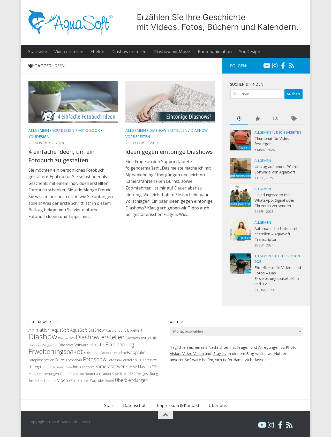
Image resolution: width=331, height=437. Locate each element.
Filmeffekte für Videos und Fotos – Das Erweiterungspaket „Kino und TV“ (277, 275)
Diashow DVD (66, 338)
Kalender (88, 367)
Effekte (97, 51)
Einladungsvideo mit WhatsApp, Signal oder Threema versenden (274, 200)
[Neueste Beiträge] (239, 119)
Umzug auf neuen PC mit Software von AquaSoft (276, 169)
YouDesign (249, 51)
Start (109, 405)
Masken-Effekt (149, 366)
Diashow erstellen (128, 51)
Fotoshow (95, 359)
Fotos (60, 359)
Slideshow (119, 374)
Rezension (77, 374)
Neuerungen (49, 373)
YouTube (97, 380)
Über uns (218, 405)
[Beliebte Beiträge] (257, 119)
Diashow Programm (42, 345)
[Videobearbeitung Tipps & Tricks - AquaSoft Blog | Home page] (165, 22)
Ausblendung (116, 330)
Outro (64, 374)
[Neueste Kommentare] (275, 119)
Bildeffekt (134, 330)
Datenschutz (135, 405)
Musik (33, 373)
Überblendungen (131, 380)
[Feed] (291, 65)
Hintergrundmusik (60, 367)
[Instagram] (275, 65)
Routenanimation (215, 51)
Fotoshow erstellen (122, 360)
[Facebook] (283, 65)
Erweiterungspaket (55, 351)
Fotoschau (74, 360)
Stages (219, 353)
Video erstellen (68, 51)
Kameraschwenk (111, 366)
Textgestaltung (147, 373)
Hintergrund (38, 366)
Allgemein (38, 130)
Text (131, 373)
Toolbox (50, 380)
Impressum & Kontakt (178, 405)
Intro (77, 366)
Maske (133, 367)
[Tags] (293, 119)
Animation (39, 329)
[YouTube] (266, 65)
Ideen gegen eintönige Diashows (169, 151)
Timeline (35, 380)
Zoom (109, 380)
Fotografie (136, 352)
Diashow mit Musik (172, 51)
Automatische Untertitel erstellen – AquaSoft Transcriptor (275, 234)
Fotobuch (92, 352)
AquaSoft (60, 330)
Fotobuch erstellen (113, 353)
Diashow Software (73, 345)
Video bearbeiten (287, 132)
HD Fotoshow (147, 360)
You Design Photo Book (76, 130)
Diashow (42, 336)
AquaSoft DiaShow (87, 330)
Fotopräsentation (41, 360)
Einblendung (119, 344)
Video (62, 380)
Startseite (37, 51)
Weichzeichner (79, 380)
